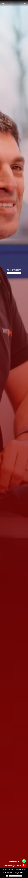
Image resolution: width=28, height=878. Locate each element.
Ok (7, 875)
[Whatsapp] (24, 861)
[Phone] (24, 865)
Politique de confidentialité (16, 875)
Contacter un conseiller (14, 273)
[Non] (26, 873)
